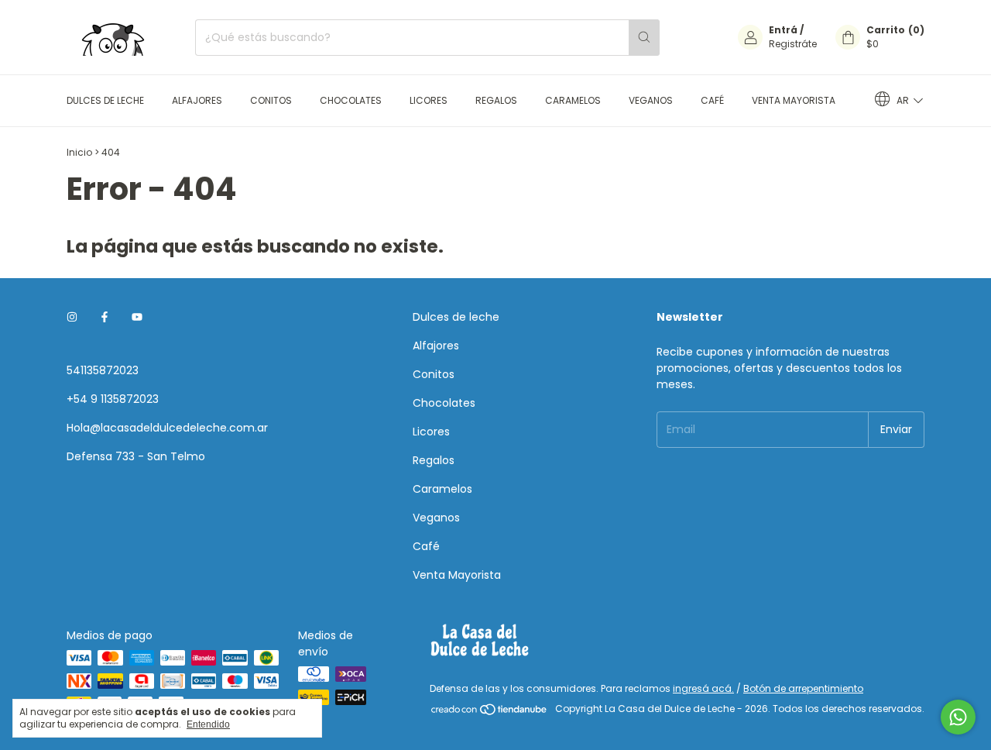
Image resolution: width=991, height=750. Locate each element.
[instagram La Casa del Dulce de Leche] (72, 317)
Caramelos (573, 100)
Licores (428, 100)
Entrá (783, 29)
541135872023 (103, 370)
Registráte (793, 43)
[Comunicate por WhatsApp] (958, 717)
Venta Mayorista (793, 100)
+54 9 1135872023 (113, 399)
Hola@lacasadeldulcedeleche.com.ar (167, 427)
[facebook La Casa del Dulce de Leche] (104, 317)
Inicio (79, 152)
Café (712, 100)
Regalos (496, 100)
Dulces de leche (105, 100)
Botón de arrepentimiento (803, 688)
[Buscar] (644, 37)
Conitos (271, 100)
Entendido (208, 724)
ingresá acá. (703, 688)
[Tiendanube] (490, 712)
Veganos (651, 100)
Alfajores (197, 100)
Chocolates (351, 100)
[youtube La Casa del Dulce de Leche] (137, 317)
